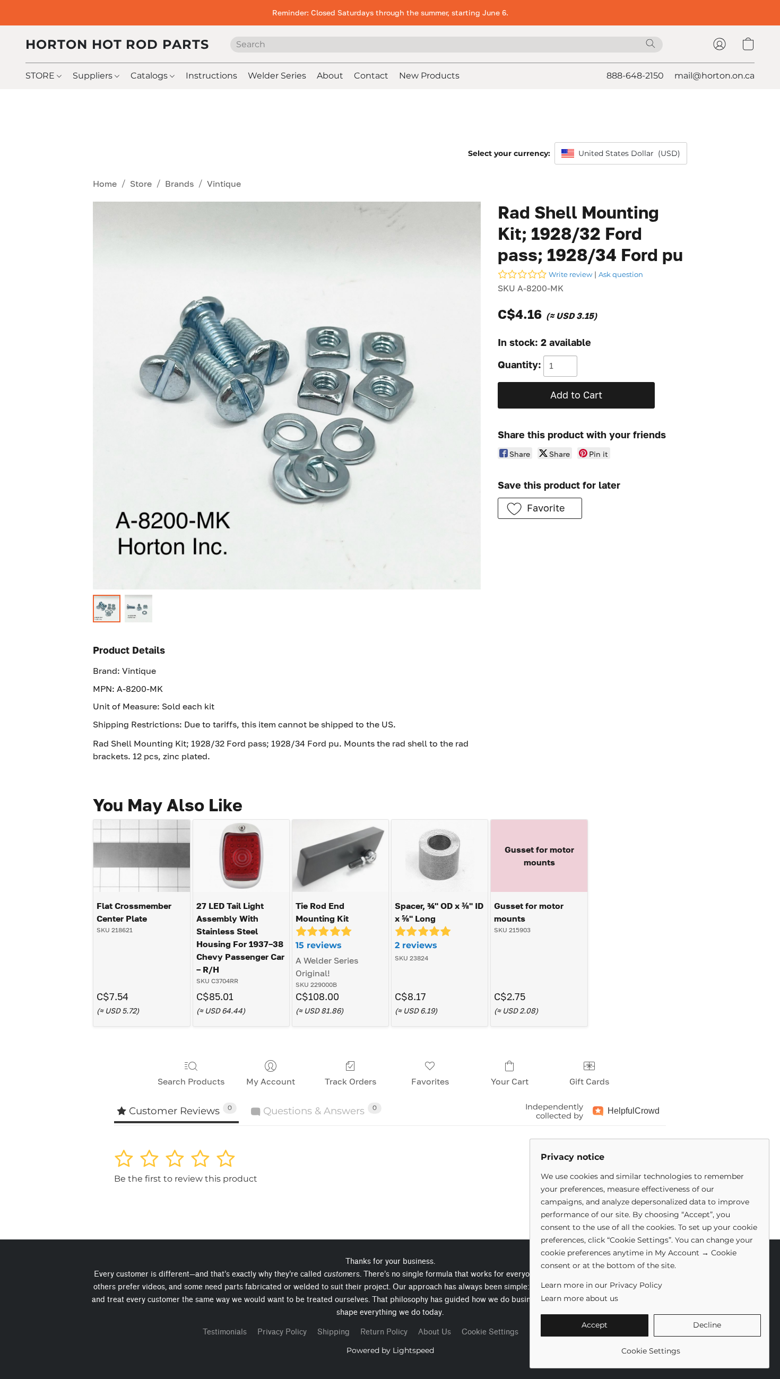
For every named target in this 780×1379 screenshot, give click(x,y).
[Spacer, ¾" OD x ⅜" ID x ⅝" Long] (440, 856)
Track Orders (350, 1081)
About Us (434, 1332)
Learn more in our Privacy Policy (601, 1285)
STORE (41, 76)
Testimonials (225, 1332)
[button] (117, 44)
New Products (429, 76)
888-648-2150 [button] (635, 76)
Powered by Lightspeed (390, 1350)
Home (105, 183)
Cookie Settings (490, 1332)
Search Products (191, 1081)
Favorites (430, 1081)
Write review (570, 274)
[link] (651, 1347)
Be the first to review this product (185, 1179)
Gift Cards (589, 1081)
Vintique (224, 183)
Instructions (211, 76)
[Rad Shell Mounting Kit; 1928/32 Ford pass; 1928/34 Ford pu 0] (106, 608)
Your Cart (509, 1081)
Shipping (333, 1332)
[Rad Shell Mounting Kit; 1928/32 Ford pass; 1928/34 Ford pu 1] (138, 608)
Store (141, 183)
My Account (270, 1081)
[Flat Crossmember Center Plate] (141, 856)
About (330, 76)
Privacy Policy (282, 1332)
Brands (179, 183)
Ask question (621, 274)
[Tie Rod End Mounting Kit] (340, 856)
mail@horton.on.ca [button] (714, 76)
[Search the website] (650, 43)
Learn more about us (579, 1298)
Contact (371, 76)
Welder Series (277, 76)
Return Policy (384, 1332)
